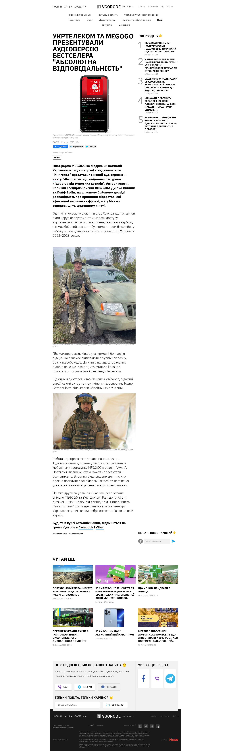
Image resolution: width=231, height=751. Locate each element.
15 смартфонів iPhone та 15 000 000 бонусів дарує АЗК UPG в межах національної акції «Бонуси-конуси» (114, 593)
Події (159, 19)
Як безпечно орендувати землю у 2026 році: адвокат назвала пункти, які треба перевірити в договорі (161, 123)
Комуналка (106, 24)
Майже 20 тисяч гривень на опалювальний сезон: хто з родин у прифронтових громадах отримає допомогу (161, 65)
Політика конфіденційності (63, 727)
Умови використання (61, 725)
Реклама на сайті (129, 725)
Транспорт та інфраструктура (136, 19)
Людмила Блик (65, 152)
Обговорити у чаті (76, 533)
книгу (57, 179)
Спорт (90, 19)
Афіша (68, 7)
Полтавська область (108, 14)
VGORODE (111, 716)
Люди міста (74, 19)
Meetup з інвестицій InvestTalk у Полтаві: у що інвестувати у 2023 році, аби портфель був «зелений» (158, 636)
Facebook (86, 527)
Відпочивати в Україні (80, 14)
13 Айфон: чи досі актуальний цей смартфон (114, 633)
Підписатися (117, 705)
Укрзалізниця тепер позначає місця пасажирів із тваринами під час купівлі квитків (160, 47)
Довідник (80, 7)
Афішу (142, 7)
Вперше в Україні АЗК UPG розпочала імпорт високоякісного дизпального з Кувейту (70, 636)
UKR (168, 7)
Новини (57, 7)
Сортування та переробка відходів (141, 14)
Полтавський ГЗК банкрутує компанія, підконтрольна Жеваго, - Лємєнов (72, 591)
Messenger (111, 687)
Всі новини (124, 24)
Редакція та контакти (96, 725)
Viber (100, 527)
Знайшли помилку (60, 533)
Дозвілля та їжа (107, 19)
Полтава (126, 716)
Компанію (154, 7)
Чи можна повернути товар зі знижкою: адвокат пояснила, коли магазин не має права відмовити (160, 104)
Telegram (87, 687)
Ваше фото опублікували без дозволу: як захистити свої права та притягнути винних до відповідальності (161, 84)
